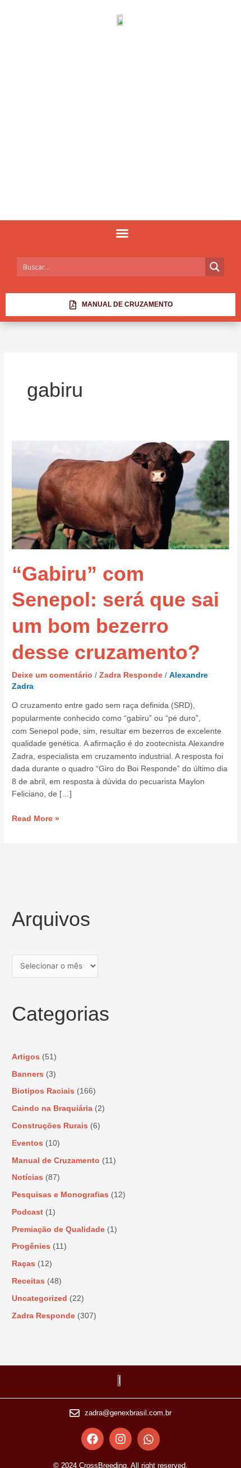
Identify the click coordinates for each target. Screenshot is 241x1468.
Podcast (27, 1212)
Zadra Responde (131, 675)
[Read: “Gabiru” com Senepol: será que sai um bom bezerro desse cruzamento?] (120, 494)
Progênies (31, 1246)
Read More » (35, 818)
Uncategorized (39, 1298)
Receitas (28, 1281)
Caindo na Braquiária (52, 1108)
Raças (23, 1263)
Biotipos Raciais (43, 1091)
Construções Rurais (50, 1126)
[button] (122, 233)
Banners (28, 1074)
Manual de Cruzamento (56, 1160)
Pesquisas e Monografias (60, 1195)
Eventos (27, 1143)
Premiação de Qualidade (58, 1229)
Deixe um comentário (52, 675)
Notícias (27, 1177)
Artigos (26, 1057)
